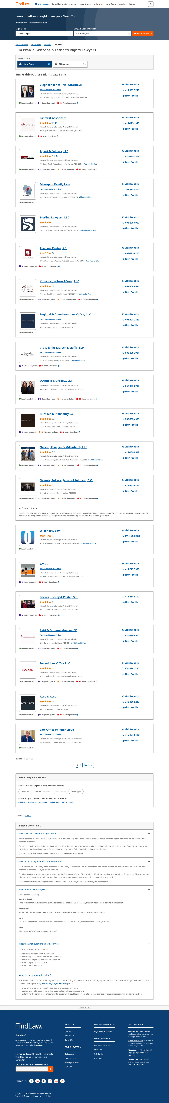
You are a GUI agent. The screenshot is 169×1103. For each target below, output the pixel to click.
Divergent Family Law (55, 184)
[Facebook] (31, 1081)
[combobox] (44, 33)
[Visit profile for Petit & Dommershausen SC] (27, 636)
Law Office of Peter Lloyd (57, 729)
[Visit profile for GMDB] (27, 570)
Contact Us (69, 1040)
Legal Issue (21, 29)
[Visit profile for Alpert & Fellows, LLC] (27, 157)
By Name (68, 1067)
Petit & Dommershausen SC (58, 630)
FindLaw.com (133, 1031)
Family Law (25, 791)
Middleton (32, 802)
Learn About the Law (102, 1045)
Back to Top (86, 1008)
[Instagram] (50, 1081)
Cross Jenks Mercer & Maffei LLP (62, 347)
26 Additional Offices (88, 230)
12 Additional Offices (84, 197)
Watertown (54, 802)
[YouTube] (37, 1081)
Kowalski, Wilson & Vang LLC (59, 281)
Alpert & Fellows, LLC (54, 151)
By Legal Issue (70, 1058)
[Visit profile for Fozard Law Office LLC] (27, 669)
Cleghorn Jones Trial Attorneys (61, 85)
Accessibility (69, 1036)
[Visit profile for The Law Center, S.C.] (27, 254)
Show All (19, 816)
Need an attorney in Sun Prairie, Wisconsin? (40, 861)
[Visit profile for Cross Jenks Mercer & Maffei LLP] (27, 354)
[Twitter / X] (44, 1081)
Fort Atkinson (67, 802)
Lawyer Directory (22, 45)
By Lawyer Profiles (72, 1062)
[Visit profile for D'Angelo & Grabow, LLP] (27, 387)
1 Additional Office (90, 164)
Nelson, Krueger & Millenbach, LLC (63, 447)
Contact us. (38, 1045)
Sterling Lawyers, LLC (54, 217)
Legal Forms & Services (103, 1031)
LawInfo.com (133, 1059)
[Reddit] (56, 1081)
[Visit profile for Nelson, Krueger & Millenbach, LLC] (27, 453)
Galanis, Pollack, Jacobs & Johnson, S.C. (66, 480)
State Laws (98, 1050)
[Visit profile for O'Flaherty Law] (27, 537)
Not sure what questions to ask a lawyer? (39, 943)
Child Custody (60, 791)
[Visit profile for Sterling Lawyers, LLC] (27, 224)
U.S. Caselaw (99, 1054)
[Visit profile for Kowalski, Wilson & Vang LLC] (27, 287)
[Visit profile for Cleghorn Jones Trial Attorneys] (27, 91)
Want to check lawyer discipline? (35, 975)
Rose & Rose (48, 696)
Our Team (69, 1031)
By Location (69, 1054)
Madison (21, 802)
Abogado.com (133, 1050)
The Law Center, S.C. (53, 248)
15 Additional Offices (88, 543)
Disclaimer (37, 1096)
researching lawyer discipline (54, 983)
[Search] (150, 4)
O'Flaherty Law (50, 531)
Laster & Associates (53, 118)
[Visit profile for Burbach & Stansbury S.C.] (27, 420)
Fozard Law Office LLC (55, 663)
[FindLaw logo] (24, 4)
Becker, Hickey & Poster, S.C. (59, 597)
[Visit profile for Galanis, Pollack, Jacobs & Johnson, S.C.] (27, 486)
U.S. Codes (98, 1058)
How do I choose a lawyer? (32, 889)
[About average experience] (77, 103)
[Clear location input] (128, 33)
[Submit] (50, 1069)
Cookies (49, 1096)
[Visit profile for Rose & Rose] (27, 703)
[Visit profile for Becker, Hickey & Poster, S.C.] (27, 603)
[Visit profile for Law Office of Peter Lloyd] (27, 736)
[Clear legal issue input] (70, 33)
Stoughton (43, 802)
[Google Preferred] (62, 1081)
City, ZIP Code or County (85, 29)
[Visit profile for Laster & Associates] (27, 124)
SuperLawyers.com (135, 1041)
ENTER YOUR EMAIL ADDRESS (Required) (32, 1064)
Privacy (27, 1096)
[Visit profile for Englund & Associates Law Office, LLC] (27, 321)
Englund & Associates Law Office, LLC (65, 314)
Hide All (28, 816)
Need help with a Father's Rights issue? (38, 833)
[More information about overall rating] (56, 123)
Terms (18, 1096)
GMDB (44, 564)
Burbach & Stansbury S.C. (57, 414)
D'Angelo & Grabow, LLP (56, 381)
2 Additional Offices (78, 643)
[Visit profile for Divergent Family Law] (27, 190)
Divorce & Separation (42, 791)
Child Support (76, 791)
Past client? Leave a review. (50, 90)
